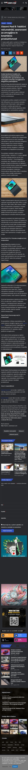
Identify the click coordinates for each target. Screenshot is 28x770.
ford (20, 742)
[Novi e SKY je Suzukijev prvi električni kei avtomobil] (23, 732)
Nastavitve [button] (5, 766)
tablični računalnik (10, 431)
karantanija (10, 744)
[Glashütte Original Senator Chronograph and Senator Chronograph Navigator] (5, 659)
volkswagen (22, 750)
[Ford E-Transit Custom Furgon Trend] (23, 721)
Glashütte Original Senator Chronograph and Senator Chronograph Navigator (18, 659)
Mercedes (17, 744)
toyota (12, 750)
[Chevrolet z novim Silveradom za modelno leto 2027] (5, 674)
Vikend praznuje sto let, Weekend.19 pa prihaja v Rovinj (18, 666)
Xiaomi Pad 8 (4, 398)
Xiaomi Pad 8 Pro (6, 390)
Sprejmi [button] (15, 766)
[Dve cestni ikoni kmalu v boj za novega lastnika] (5, 732)
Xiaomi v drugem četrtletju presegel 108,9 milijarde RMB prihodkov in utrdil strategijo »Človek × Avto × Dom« (20, 455)
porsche (4, 747)
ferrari (11, 742)
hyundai (4, 744)
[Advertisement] (14, 570)
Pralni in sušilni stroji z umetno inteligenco (21, 472)
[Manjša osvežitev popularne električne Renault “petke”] (5, 652)
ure (17, 750)
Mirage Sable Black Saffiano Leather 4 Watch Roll (18, 681)
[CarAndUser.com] (10, 2)
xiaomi (22, 431)
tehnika (3, 750)
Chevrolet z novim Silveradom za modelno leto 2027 (17, 674)
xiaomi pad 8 (14, 434)
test (8, 750)
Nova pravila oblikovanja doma (6, 452)
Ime (2, 504)
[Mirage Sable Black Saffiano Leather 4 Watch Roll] (5, 682)
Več (10, 766)
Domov (4, 19)
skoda (20, 747)
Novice (13, 19)
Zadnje (14, 646)
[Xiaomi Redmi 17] (7, 467)
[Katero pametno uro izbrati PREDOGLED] (5, 721)
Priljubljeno (6, 646)
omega (22, 744)
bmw (7, 742)
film (16, 742)
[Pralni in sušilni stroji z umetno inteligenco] (21, 467)
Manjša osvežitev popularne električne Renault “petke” (17, 651)
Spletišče (3, 518)
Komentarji (22, 646)
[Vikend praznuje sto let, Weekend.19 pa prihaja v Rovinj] (5, 667)
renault (9, 747)
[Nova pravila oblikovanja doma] (7, 447)
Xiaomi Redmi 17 (5, 472)
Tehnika (8, 19)
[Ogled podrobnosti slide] (14, 8)
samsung (15, 747)
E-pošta (3, 511)
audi (3, 742)
